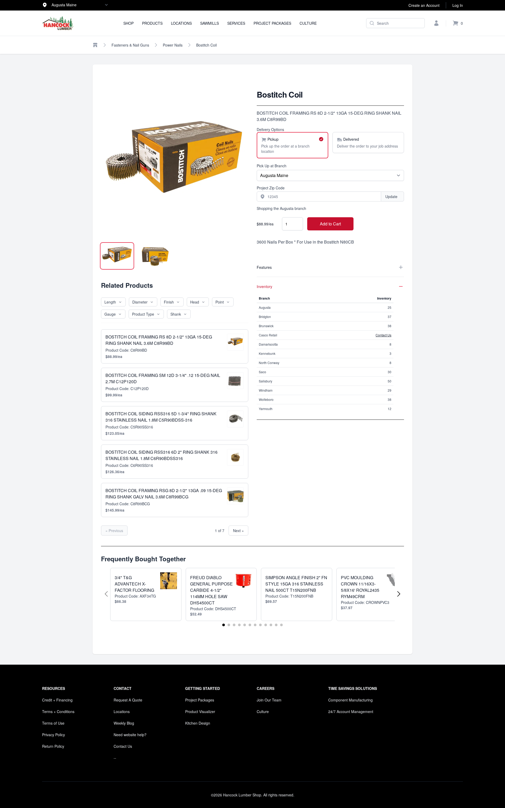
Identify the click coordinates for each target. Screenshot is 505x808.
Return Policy (53, 746)
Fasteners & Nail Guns (130, 45)
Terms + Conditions (58, 711)
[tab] (117, 256)
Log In (457, 5)
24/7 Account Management (350, 711)
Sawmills (209, 23)
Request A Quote (128, 700)
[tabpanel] (174, 163)
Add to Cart (330, 224)
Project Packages (272, 23)
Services (236, 23)
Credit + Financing (57, 700)
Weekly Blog (124, 723)
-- (115, 757)
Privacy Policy (53, 734)
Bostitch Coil (206, 45)
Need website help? (130, 734)
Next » (238, 530)
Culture (308, 23)
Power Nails (173, 45)
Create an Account (424, 5)
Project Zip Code (271, 187)
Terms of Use (53, 723)
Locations (181, 23)
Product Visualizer (200, 711)
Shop (128, 23)
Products (152, 23)
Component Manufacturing (350, 700)
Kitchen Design (197, 723)
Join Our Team (269, 700)
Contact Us (383, 335)
